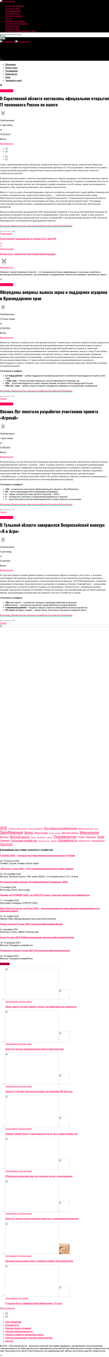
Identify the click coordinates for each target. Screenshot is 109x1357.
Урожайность (67, 840)
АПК (3, 828)
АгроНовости (6, 143)
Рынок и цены (12, 8)
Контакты (9, 1341)
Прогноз (49, 837)
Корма (57, 833)
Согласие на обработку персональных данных (24, 1334)
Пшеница (91, 837)
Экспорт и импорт (14, 16)
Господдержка (12, 26)
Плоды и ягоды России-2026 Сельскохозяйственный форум (31, 924)
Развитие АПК (12, 28)
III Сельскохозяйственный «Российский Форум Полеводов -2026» (34, 882)
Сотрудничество (12, 1325)
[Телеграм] (4, 39)
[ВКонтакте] (1, 39)
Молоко (4, 837)
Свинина (5, 840)
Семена (54, 841)
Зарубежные (11, 832)
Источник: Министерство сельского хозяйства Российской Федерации (36, 225)
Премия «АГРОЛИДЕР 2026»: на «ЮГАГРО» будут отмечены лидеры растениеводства (44, 895)
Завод (96, 829)
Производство (12, 13)
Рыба (100, 836)
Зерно (28, 833)
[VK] (6, 149)
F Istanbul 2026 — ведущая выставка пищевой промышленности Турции (37, 855)
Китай (51, 833)
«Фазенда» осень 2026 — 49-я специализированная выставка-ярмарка (36, 868)
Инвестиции (41, 833)
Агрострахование (35, 829)
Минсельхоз (89, 833)
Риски (8, 18)
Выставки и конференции (60, 828)
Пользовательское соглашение (18, 1328)
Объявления (10, 64)
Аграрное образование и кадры (21, 31)
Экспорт (6, 844)
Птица (81, 837)
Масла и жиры (70, 832)
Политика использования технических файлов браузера (29, 1337)
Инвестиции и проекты (16, 23)
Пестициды (41, 837)
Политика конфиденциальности (19, 1331)
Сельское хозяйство (24, 840)
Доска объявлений (14, 6)
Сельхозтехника (43, 841)
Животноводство (85, 829)
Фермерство (84, 841)
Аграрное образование (17, 829)
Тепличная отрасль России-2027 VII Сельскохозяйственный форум (35, 950)
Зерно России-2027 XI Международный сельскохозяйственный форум (37, 937)
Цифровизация (98, 841)
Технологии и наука (15, 21)
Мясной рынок (20, 836)
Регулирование (13, 11)
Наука (33, 837)
